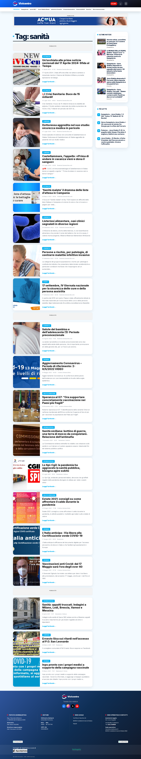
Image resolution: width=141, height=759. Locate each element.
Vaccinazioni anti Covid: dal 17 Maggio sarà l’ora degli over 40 (62, 565)
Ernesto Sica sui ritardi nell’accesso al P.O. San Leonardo (65, 640)
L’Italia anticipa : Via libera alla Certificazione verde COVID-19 (62, 534)
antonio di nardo (56, 9)
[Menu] (126, 4)
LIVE (114, 3)
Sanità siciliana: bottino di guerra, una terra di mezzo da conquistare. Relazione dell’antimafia (64, 433)
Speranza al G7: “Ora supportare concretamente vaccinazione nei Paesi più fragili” (63, 400)
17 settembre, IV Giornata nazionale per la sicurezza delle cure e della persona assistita (65, 288)
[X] (73, 706)
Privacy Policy (18, 741)
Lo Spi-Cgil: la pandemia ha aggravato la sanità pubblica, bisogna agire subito (61, 467)
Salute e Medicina (49, 393)
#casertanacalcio (69, 9)
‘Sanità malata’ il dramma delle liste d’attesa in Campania (65, 191)
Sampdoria (24, 9)
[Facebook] (64, 706)
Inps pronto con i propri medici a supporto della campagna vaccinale (65, 666)
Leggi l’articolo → (49, 82)
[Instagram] (68, 706)
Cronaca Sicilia (48, 427)
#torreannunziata (98, 9)
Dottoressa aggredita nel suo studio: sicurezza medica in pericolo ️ (66, 126)
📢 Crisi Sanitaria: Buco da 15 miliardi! (61, 95)
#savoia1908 (80, 9)
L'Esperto (46, 217)
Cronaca (46, 359)
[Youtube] (77, 706)
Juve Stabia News (43, 9)
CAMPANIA (46, 121)
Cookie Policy (123, 741)
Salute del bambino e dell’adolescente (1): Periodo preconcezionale (60, 332)
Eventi (45, 281)
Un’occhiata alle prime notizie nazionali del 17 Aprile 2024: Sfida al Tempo (65, 63)
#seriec (88, 9)
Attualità (46, 56)
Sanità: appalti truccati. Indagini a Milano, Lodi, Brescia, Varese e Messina (64, 607)
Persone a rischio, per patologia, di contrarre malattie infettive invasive (66, 254)
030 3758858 (112, 724)
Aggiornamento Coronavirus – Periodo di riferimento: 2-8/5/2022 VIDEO (62, 366)
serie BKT (33, 9)
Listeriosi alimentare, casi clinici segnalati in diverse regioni (63, 222)
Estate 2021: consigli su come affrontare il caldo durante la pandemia (61, 501)
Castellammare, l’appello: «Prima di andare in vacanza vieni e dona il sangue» (65, 159)
